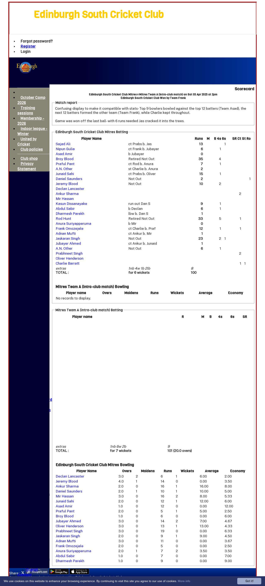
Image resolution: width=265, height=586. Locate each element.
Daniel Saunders (69, 179)
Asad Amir (64, 154)
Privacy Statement (26, 166)
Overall (32, 569)
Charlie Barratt (68, 263)
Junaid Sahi (65, 174)
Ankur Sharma (67, 194)
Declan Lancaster (70, 189)
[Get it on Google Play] (59, 573)
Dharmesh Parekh (70, 214)
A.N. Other (64, 169)
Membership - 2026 (30, 121)
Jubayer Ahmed (68, 243)
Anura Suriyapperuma (73, 223)
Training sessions (26, 110)
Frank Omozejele (69, 228)
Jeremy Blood (67, 184)
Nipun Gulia (65, 149)
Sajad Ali (63, 144)
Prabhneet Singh (69, 253)
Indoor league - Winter (32, 131)
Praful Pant (65, 164)
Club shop (29, 158)
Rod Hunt (63, 218)
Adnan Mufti (66, 233)
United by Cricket (27, 141)
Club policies (31, 149)
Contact (24, 574)
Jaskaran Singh (68, 238)
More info (184, 581)
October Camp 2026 (31, 100)
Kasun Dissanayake (71, 204)
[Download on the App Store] (79, 573)
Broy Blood (64, 159)
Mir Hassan (65, 199)
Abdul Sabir (65, 209)
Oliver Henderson (69, 258)
